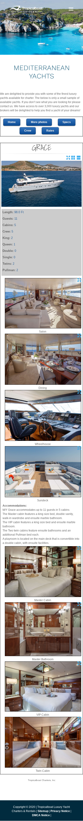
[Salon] (43, 327)
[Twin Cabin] (43, 766)
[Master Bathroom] (43, 655)
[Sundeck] (43, 496)
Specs (66, 122)
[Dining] (43, 383)
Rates (50, 130)
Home (12, 122)
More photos (39, 122)
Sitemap (43, 811)
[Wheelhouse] (43, 440)
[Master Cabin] (43, 596)
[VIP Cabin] (43, 710)
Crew (27, 130)
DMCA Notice (41, 815)
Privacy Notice (60, 811)
